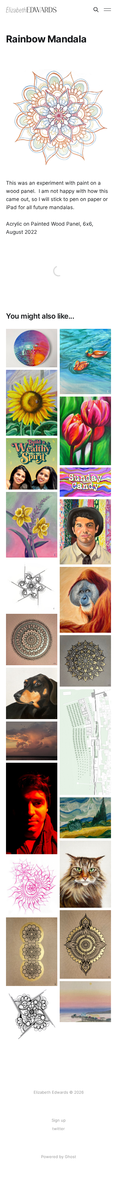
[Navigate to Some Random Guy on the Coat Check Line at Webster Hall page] (31, 808)
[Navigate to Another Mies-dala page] (31, 585)
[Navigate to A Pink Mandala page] (31, 886)
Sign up (59, 1120)
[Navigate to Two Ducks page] (85, 361)
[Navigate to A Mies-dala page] (31, 1014)
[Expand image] (48, 358)
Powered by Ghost (58, 1156)
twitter (58, 1128)
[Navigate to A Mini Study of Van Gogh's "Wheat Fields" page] (85, 818)
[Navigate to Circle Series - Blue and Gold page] (85, 661)
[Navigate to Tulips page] (85, 431)
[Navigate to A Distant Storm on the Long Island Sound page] (31, 741)
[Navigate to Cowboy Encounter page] (85, 532)
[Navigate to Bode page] (31, 693)
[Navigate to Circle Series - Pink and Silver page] (31, 639)
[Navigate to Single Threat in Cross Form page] (85, 944)
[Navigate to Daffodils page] (31, 525)
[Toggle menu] (107, 9)
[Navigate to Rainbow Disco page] (31, 348)
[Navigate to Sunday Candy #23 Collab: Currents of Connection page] (85, 482)
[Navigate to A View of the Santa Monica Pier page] (85, 1001)
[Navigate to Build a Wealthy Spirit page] (31, 464)
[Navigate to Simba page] (85, 874)
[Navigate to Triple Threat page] (31, 951)
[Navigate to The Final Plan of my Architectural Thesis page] (85, 742)
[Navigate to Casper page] (85, 599)
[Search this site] (96, 9)
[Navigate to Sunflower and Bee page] (31, 403)
